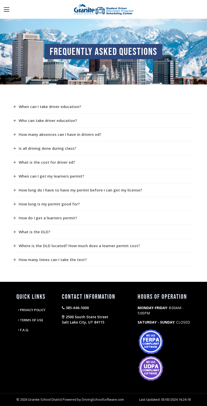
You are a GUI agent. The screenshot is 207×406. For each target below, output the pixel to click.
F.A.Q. (24, 330)
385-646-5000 (77, 307)
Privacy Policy (32, 310)
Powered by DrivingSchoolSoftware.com (93, 399)
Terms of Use (31, 320)
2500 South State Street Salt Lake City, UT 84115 (85, 319)
